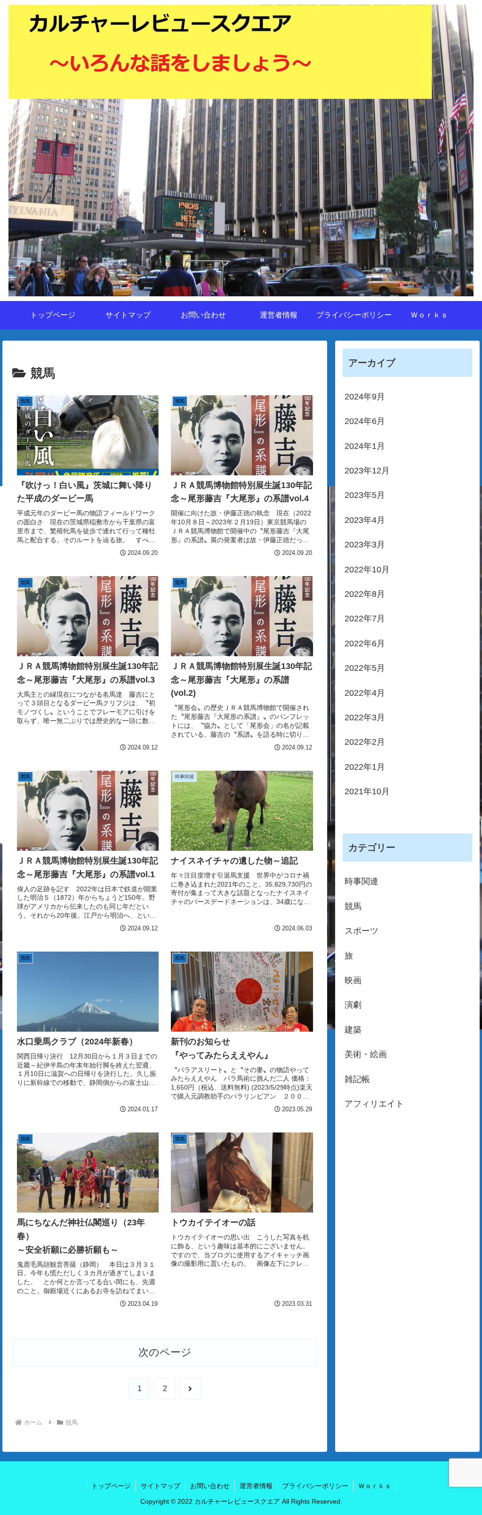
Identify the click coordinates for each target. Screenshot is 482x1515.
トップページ (111, 1486)
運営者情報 (256, 1486)
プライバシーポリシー (315, 1486)
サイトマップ (160, 1486)
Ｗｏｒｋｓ (374, 1486)
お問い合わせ (210, 1486)
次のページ (165, 1352)
